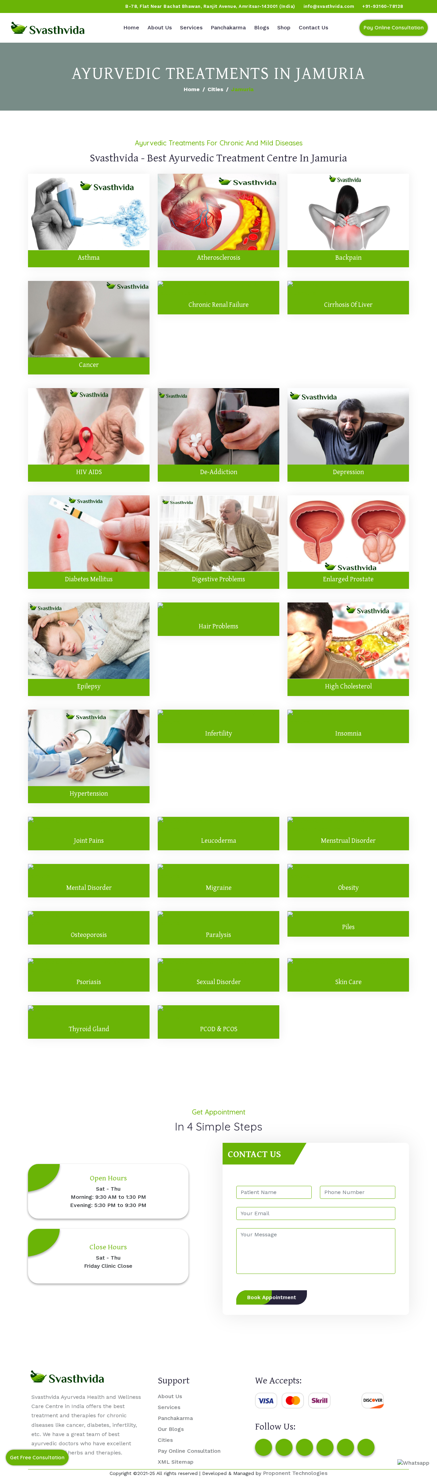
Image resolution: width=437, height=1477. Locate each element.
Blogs (261, 27)
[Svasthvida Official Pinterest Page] (56, 6)
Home (131, 27)
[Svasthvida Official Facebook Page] (17, 6)
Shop (284, 27)
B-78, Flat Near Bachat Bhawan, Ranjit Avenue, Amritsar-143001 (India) (210, 6)
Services (191, 27)
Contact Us (313, 27)
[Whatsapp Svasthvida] (413, 1463)
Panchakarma (228, 27)
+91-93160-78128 (382, 6)
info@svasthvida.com (329, 6)
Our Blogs (171, 1429)
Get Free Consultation (37, 1457)
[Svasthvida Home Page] (48, 28)
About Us (159, 27)
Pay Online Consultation (394, 27)
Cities (215, 89)
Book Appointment (271, 1297)
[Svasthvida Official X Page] (43, 6)
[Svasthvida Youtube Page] (82, 6)
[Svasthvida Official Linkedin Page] (69, 6)
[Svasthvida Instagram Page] (284, 1447)
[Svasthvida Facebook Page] (263, 1447)
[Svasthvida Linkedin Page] (345, 1447)
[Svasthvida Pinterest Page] (325, 1447)
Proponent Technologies (295, 1473)
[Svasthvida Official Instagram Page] (30, 6)
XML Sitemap (176, 1462)
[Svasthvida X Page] (304, 1447)
